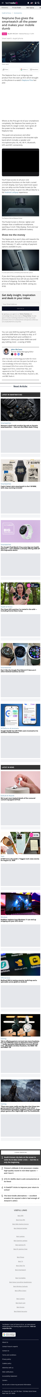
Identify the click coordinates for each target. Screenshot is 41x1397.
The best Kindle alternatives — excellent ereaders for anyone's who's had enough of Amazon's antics (21, 1198)
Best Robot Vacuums (20, 1311)
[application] (20, 161)
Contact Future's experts (10, 1346)
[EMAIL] (22, 354)
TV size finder (16, 8)
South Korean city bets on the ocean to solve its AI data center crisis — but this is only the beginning (21, 1159)
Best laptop (30, 8)
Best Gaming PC (20, 1245)
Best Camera (20, 1299)
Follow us (25, 69)
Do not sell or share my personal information (16, 1384)
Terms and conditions (9, 1355)
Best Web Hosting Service (20, 1224)
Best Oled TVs (20, 1266)
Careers (4, 1380)
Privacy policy (6, 1359)
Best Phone (20, 1257)
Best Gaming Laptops (20, 1241)
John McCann (14, 34)
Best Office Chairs (20, 1291)
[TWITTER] (12, 354)
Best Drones (20, 1307)
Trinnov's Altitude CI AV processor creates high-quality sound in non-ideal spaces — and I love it (21, 1170)
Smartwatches (18, 13)
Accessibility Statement (9, 1376)
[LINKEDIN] (19, 354)
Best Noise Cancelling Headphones (20, 1282)
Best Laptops (20, 1236)
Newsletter (35, 69)
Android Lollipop (11, 192)
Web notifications (7, 1372)
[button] (38, 3)
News (4, 34)
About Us (5, 1342)
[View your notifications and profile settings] (28, 3)
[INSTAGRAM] (15, 354)
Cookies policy (6, 1363)
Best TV (20, 1261)
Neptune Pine (27, 80)
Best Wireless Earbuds (20, 1286)
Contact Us (5, 1351)
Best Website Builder (20, 1228)
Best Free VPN (20, 1220)
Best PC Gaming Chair (20, 1249)
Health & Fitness (6, 13)
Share (6, 69)
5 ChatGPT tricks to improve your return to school (21, 1188)
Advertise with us (7, 1368)
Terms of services (25, 314)
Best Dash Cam (20, 1303)
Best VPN (20, 1216)
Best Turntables (20, 1278)
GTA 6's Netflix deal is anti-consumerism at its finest (21, 1180)
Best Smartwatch (20, 1270)
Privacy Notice (27, 316)
